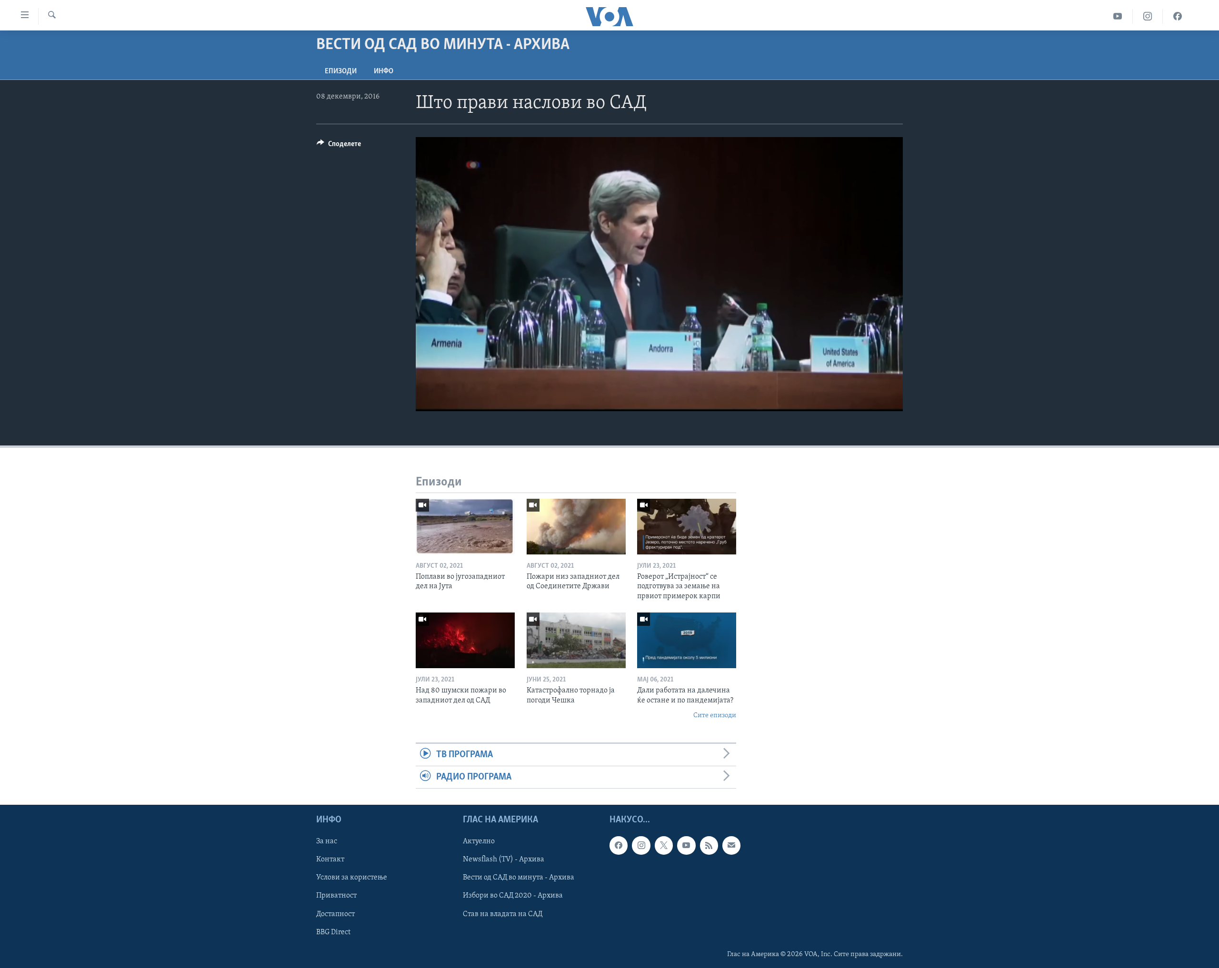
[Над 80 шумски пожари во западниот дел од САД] (465, 640)
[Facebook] (1177, 16)
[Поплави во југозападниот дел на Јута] (465, 526)
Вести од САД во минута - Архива (518, 878)
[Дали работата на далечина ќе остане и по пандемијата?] (686, 640)
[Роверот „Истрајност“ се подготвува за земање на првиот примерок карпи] (686, 526)
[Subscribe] (731, 846)
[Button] (339, 146)
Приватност (336, 896)
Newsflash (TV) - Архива (503, 860)
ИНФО (383, 71)
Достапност (335, 914)
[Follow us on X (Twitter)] (664, 846)
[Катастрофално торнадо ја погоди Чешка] (576, 640)
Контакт (330, 860)
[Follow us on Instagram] (641, 846)
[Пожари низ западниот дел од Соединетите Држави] (576, 526)
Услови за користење (351, 878)
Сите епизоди (714, 715)
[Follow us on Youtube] (686, 846)
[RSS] (709, 846)
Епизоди (341, 71)
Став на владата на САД (502, 914)
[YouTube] (1118, 16)
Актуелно (479, 842)
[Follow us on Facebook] (619, 846)
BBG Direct (333, 932)
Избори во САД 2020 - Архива (513, 896)
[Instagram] (1148, 16)
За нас (326, 842)
